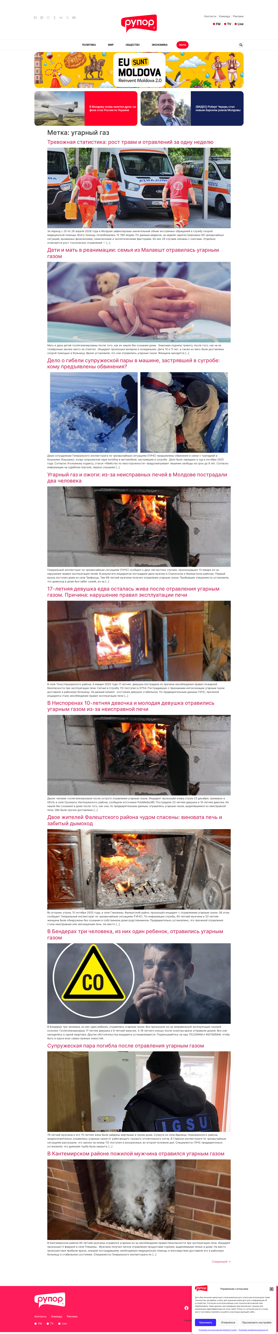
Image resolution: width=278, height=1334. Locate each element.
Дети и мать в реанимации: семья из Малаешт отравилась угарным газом (133, 253)
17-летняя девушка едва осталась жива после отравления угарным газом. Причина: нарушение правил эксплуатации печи (133, 592)
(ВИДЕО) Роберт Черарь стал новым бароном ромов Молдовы (218, 108)
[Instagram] (48, 17)
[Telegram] (41, 17)
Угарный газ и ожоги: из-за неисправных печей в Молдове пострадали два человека (137, 477)
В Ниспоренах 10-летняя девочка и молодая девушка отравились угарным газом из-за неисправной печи (130, 706)
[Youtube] (74, 17)
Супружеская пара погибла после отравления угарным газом (125, 1045)
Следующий (221, 1261)
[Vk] (61, 17)
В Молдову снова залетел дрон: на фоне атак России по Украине (112, 108)
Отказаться (228, 1322)
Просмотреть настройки (256, 1322)
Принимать (205, 1322)
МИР (111, 44)
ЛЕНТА (182, 45)
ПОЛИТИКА (89, 44)
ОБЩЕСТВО (133, 44)
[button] (271, 1289)
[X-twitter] (67, 17)
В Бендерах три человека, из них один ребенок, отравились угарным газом (135, 934)
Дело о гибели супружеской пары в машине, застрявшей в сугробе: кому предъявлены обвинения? (133, 363)
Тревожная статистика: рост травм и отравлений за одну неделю (130, 142)
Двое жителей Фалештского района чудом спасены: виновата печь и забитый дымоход (134, 820)
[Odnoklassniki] (54, 17)
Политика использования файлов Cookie (218, 1330)
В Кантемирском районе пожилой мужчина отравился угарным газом (135, 1153)
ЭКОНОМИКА (160, 44)
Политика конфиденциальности (253, 1330)
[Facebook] (35, 17)
